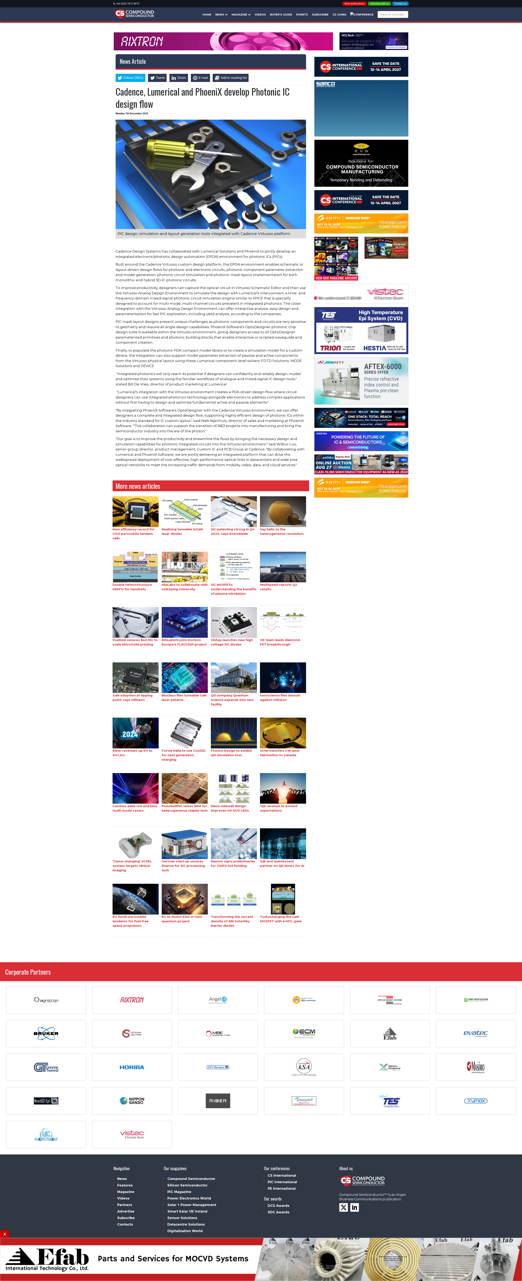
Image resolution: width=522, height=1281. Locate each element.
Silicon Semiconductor (187, 1185)
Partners (124, 1205)
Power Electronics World (189, 1198)
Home (206, 14)
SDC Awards (278, 1212)
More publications (354, 3)
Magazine (240, 14)
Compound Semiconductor (191, 1179)
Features (125, 1185)
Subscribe (320, 14)
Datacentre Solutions (186, 1224)
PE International (282, 1189)
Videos (260, 14)
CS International (282, 1175)
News (220, 14)
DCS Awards (278, 1206)
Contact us (400, 3)
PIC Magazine (179, 1192)
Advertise (125, 1211)
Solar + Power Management (191, 1205)
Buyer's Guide (281, 14)
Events (302, 14)
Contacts (125, 1224)
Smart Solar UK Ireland (187, 1211)
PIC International (282, 1182)
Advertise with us (379, 3)
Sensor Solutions (182, 1218)
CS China (339, 14)
